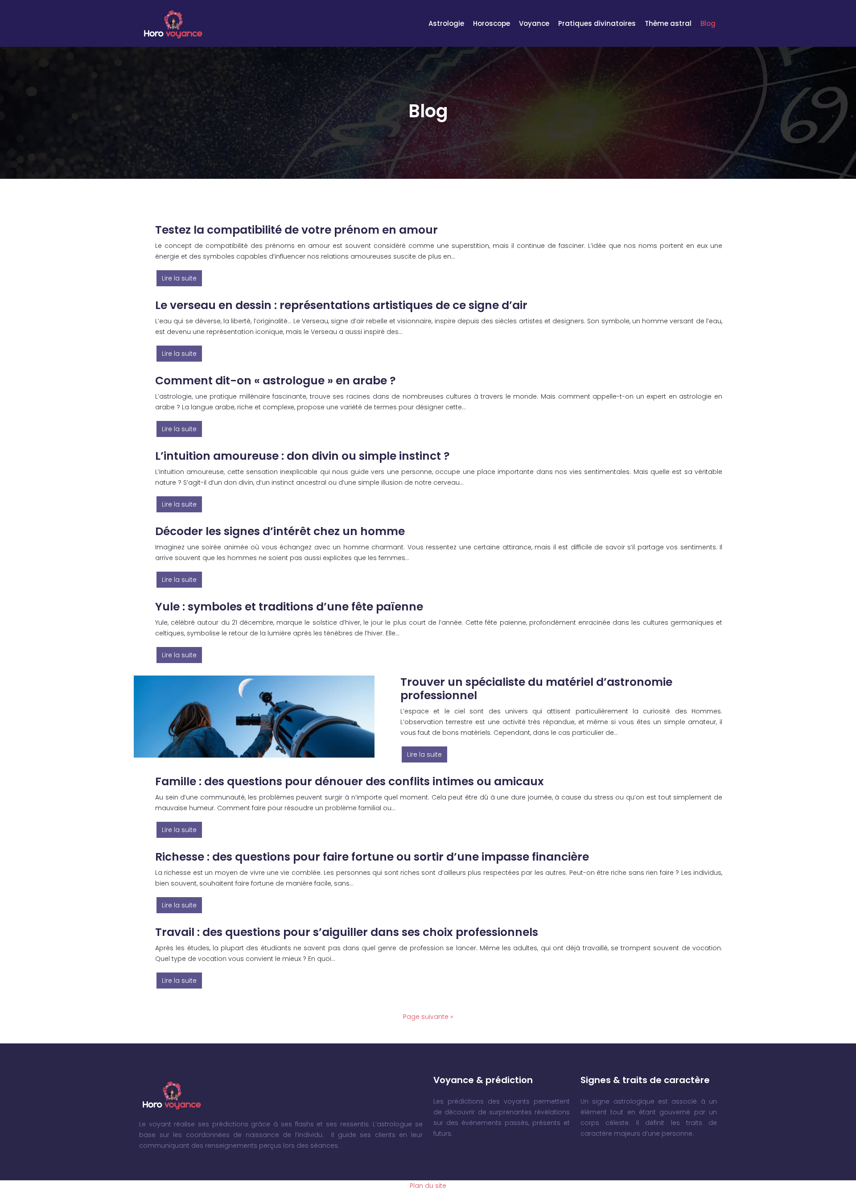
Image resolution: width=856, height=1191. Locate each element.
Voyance (534, 23)
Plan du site (428, 1185)
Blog (708, 23)
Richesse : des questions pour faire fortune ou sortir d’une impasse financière (372, 857)
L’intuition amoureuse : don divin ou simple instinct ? (302, 456)
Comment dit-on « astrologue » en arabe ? (275, 380)
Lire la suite (179, 278)
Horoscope (491, 23)
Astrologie (446, 23)
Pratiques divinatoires (597, 23)
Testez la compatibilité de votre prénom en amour (296, 230)
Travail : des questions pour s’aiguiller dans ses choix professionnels (346, 932)
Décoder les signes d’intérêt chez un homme (280, 531)
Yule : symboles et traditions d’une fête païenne (289, 606)
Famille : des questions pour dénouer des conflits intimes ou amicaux (349, 781)
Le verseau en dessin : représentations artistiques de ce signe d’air (341, 305)
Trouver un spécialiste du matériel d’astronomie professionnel (536, 688)
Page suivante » (428, 1016)
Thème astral (668, 23)
